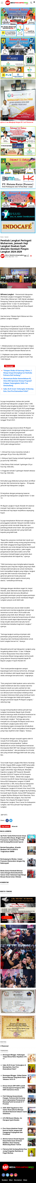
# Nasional (4, 1046)
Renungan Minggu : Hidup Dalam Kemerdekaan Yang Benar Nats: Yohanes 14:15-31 (15, 1077)
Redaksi (5, 1180)
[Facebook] (7, 820)
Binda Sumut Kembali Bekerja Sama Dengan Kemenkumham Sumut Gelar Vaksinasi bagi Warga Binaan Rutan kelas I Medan (13, 874)
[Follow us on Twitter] (7, 1175)
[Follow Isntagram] (11, 1175)
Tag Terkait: (5, 826)
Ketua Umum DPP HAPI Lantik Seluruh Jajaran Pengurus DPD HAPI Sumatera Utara (14, 1088)
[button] (34, 1)
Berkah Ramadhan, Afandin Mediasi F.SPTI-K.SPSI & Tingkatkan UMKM (10, 849)
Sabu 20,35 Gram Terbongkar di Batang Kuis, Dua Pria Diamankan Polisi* (14, 1067)
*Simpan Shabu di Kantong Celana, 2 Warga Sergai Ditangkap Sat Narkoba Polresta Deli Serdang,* (17, 372)
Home (2, 237)
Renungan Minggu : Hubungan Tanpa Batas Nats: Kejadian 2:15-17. (15, 1057)
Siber (11, 1180)
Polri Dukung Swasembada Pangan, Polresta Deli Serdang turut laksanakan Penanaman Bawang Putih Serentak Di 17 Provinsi (14, 1100)
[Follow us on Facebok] (3, 1175)
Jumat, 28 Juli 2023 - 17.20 (11, 256)
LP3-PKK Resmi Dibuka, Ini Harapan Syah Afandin (12, 1119)
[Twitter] (10, 820)
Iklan (25, 1180)
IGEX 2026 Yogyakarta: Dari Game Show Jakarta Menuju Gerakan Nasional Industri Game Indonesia (15, 1111)
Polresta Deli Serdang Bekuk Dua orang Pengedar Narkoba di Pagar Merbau (15, 1151)
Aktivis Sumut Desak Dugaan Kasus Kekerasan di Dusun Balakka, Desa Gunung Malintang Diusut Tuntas (13, 1142)
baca (27, 256)
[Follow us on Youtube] (15, 1175)
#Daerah (14, 826)
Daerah (6, 237)
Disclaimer (18, 1180)
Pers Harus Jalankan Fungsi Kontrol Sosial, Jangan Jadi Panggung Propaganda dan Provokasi (13, 1131)
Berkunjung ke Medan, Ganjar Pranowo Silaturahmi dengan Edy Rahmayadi (12, 861)
